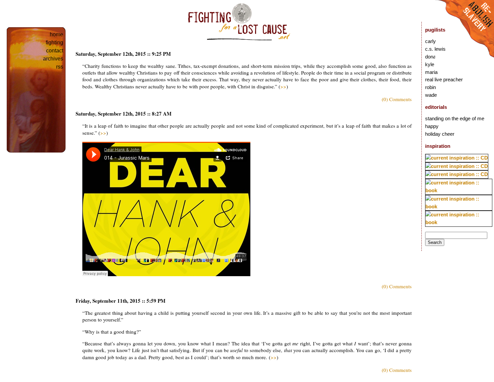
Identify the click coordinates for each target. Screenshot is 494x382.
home (56, 34)
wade (431, 95)
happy (432, 126)
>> (283, 86)
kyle (429, 64)
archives (53, 58)
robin (430, 87)
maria (431, 72)
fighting (54, 42)
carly (430, 41)
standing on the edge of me (454, 118)
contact (54, 50)
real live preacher (444, 79)
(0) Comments (397, 99)
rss (59, 67)
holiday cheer (439, 134)
